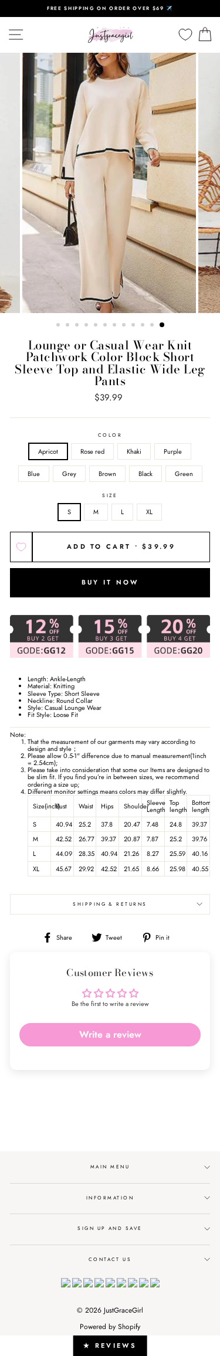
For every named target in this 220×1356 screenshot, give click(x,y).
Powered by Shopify (110, 1326)
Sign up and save (110, 1228)
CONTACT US (110, 1259)
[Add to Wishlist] (21, 547)
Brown (107, 473)
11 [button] (153, 326)
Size (110, 495)
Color (110, 435)
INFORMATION (110, 1197)
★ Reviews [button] (110, 1345)
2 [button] (69, 326)
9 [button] (134, 326)
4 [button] (87, 326)
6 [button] (106, 326)
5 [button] (97, 326)
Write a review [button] (110, 1034)
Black (145, 473)
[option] (110, 8)
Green (184, 473)
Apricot (48, 451)
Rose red (92, 451)
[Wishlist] (185, 35)
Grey (69, 473)
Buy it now (110, 582)
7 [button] (116, 326)
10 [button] (144, 326)
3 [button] (78, 326)
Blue (34, 473)
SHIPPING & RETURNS (110, 904)
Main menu (110, 1166)
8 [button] (125, 326)
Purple (173, 451)
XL (149, 511)
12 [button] (162, 325)
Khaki (134, 451)
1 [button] (59, 326)
